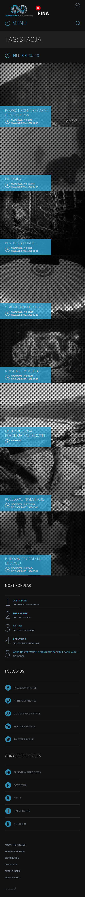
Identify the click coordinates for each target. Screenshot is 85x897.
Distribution (12, 858)
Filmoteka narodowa (27, 772)
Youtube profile (24, 726)
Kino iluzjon (22, 811)
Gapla (17, 798)
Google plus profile (27, 713)
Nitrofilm (20, 824)
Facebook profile (25, 687)
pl (77, 6)
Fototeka (20, 785)
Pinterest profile (25, 700)
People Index (12, 871)
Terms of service (15, 851)
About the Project (15, 845)
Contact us (11, 864)
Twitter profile (24, 739)
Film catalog (12, 878)
